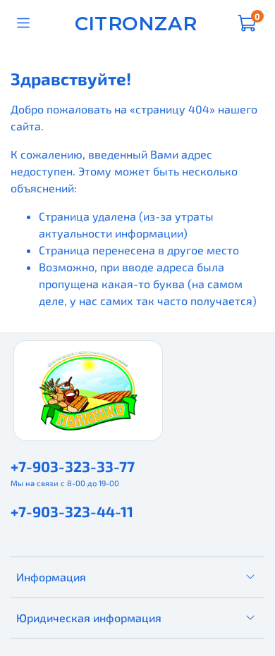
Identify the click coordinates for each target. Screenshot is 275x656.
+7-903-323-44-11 (72, 511)
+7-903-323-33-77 (73, 466)
